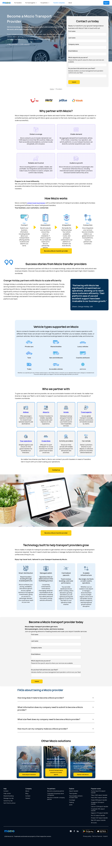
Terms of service (97, 836)
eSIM (70, 805)
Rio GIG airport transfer (98, 815)
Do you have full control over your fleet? (81, 68)
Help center (7, 793)
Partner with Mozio (83, 774)
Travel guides (73, 793)
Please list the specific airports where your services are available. (86, 61)
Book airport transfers (29, 774)
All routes (94, 822)
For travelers (18, 3)
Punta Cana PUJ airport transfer (98, 792)
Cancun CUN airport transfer (99, 806)
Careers (27, 798)
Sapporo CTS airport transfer (99, 813)
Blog (26, 793)
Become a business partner (55, 791)
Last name (71, 38)
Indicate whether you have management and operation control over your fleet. (85, 72)
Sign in (106, 3)
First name (71, 31)
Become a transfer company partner (56, 798)
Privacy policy (87, 836)
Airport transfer (73, 791)
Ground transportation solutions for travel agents (56, 772)
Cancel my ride (8, 801)
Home (52, 89)
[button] (31, 3)
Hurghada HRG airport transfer (98, 809)
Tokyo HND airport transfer (99, 795)
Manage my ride (9, 798)
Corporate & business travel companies (55, 794)
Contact (6, 791)
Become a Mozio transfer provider (56, 533)
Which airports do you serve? (78, 57)
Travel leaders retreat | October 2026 (76, 796)
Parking (71, 802)
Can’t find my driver (9, 803)
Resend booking (9, 796)
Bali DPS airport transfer (98, 820)
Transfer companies (59, 3)
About (70, 3)
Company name (73, 44)
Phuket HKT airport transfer (99, 818)
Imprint (105, 836)
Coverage (72, 800)
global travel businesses (36, 203)
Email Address (73, 51)
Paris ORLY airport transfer (99, 797)
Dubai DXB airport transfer (99, 800)
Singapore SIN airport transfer (97, 803)
